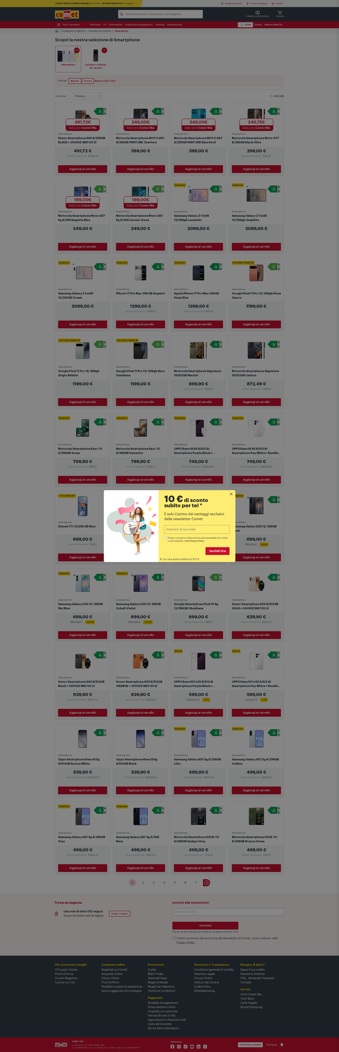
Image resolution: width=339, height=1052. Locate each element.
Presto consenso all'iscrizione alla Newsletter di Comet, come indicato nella (198, 539)
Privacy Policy (197, 541)
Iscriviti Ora (217, 551)
